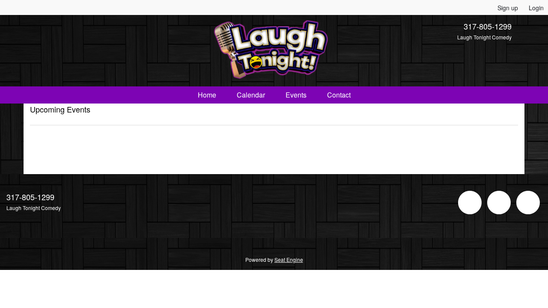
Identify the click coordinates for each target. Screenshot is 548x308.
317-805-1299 (488, 26)
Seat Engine (288, 259)
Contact (339, 95)
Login (536, 7)
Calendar (251, 95)
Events (296, 95)
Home (207, 95)
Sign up (507, 7)
